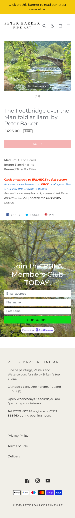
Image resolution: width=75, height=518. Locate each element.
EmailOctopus (46, 330)
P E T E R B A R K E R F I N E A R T (42, 505)
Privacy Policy (18, 436)
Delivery (14, 456)
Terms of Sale (18, 446)
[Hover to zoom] (37, 65)
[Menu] (68, 25)
